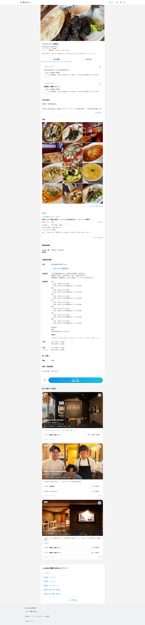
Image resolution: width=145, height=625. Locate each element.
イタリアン (47, 573)
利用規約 (27, 616)
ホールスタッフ (53, 491)
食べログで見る (97, 237)
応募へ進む (76, 380)
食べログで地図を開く (62, 268)
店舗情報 (88, 59)
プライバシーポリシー (37, 616)
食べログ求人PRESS (30, 608)
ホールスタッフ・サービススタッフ (56, 70)
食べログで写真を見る (95, 206)
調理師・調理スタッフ (52, 86)
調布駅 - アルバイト (50, 581)
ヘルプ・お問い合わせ (31, 611)
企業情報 (47, 616)
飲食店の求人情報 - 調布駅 (52, 590)
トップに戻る (72, 600)
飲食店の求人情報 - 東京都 (52, 594)
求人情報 (56, 59)
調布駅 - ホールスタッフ (51, 585)
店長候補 (51, 486)
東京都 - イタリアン (50, 577)
